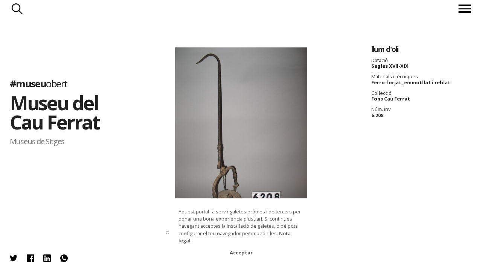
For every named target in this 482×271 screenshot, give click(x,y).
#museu (38, 83)
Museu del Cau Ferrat (54, 112)
